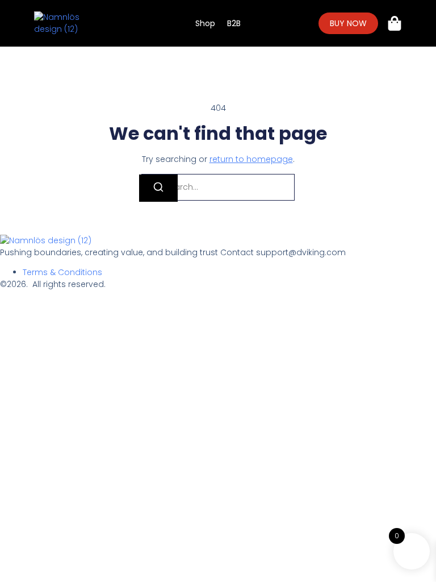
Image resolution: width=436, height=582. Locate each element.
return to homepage (251, 159)
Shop (205, 23)
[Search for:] (218, 187)
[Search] (158, 188)
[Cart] (394, 23)
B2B (234, 23)
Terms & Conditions (62, 272)
